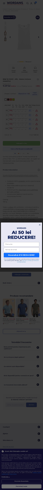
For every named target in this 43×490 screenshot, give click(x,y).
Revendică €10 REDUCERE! (21, 255)
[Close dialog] (39, 224)
